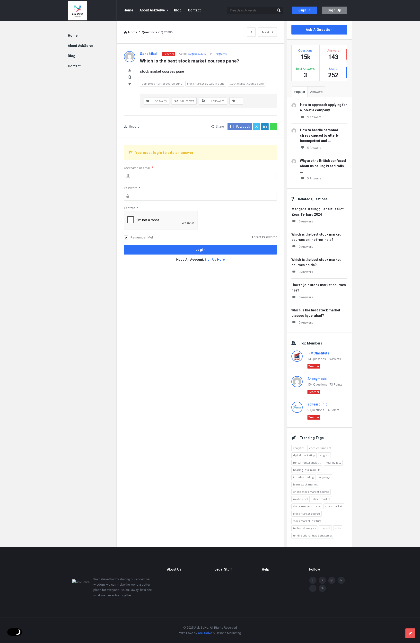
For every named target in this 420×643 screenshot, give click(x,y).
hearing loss (333, 462)
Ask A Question (319, 30)
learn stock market (305, 484)
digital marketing (304, 455)
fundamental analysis (307, 462)
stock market (333, 506)
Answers (316, 92)
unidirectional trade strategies (312, 535)
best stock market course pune (162, 83)
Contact (194, 10)
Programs (220, 53)
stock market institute (307, 521)
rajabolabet (300, 499)
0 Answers (306, 221)
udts (338, 528)
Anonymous (317, 379)
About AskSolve (152, 10)
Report (134, 126)
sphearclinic (317, 404)
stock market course (306, 513)
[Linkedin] (331, 580)
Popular (299, 92)
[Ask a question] (410, 633)
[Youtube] (341, 580)
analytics (298, 448)
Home (128, 10)
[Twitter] (322, 580)
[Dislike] (129, 83)
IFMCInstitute (318, 353)
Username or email (138, 168)
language (324, 477)
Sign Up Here (215, 259)
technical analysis (304, 528)
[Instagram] (312, 588)
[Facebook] (312, 580)
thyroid (325, 528)
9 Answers (314, 117)
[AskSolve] (92, 10)
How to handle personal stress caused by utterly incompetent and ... (319, 135)
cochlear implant (320, 448)
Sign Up (334, 10)
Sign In (304, 10)
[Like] (129, 70)
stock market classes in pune (206, 83)
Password (132, 188)
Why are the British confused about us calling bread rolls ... (323, 166)
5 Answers (314, 148)
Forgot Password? (264, 237)
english (324, 455)
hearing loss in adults (306, 470)
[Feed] (322, 588)
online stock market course (311, 491)
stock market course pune (246, 83)
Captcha (131, 208)
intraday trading (303, 477)
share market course (306, 506)
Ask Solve (205, 633)
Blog (178, 10)
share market (321, 499)
